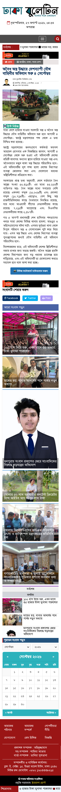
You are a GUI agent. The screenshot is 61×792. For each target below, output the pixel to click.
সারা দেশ (36, 61)
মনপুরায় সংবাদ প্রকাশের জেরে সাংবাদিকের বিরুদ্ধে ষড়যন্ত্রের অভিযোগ (30, 463)
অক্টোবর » (51, 712)
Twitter (31, 298)
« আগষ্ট (8, 712)
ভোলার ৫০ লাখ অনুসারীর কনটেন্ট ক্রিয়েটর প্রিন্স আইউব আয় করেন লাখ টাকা (30, 496)
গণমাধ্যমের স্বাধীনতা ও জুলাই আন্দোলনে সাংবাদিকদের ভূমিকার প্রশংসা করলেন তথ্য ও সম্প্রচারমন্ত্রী (30, 577)
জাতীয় (23, 61)
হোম (9, 61)
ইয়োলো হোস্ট (39, 782)
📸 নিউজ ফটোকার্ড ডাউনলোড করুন (31, 271)
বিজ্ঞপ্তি (48, 737)
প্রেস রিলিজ (30, 737)
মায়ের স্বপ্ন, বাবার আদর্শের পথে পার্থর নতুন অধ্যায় (30, 382)
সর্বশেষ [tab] (30, 589)
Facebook (12, 298)
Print (48, 298)
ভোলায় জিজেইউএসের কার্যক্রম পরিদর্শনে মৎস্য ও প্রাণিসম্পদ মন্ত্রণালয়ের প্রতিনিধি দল (29, 534)
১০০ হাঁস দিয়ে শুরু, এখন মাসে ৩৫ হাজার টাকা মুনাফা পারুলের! (29, 349)
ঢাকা (29, 61)
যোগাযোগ (9, 737)
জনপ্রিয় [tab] (30, 594)
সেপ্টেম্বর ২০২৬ (30, 656)
